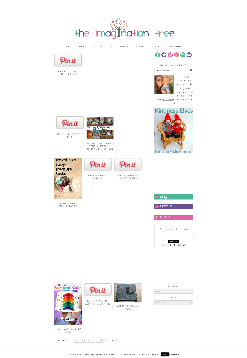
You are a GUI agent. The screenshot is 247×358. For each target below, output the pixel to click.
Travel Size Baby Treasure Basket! (68, 205)
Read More (174, 354)
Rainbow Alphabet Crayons (98, 177)
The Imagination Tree (123, 27)
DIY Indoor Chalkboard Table (127, 307)
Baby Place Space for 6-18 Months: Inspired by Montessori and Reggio (100, 146)
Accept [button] (165, 354)
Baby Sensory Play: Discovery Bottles (128, 177)
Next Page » (112, 340)
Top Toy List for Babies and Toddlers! (67, 73)
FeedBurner (180, 244)
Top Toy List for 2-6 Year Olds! (70, 135)
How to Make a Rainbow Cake (68, 330)
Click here (168, 99)
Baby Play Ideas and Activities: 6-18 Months (97, 302)
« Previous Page (63, 340)
